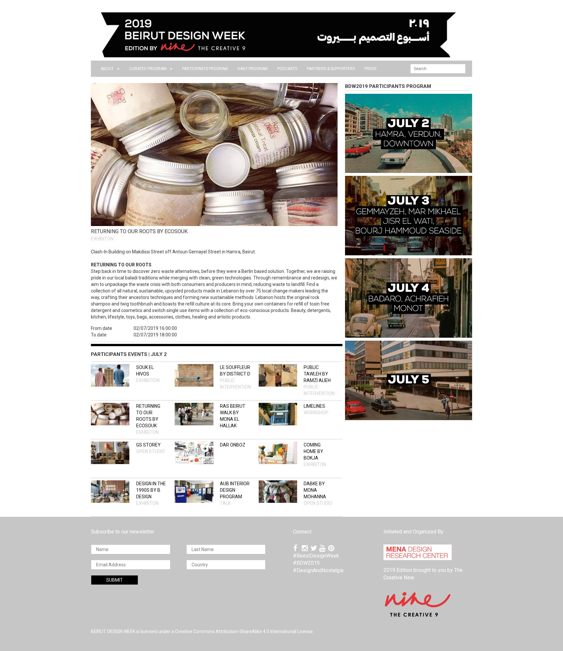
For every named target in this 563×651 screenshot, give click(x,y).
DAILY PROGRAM (252, 68)
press (370, 68)
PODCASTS (287, 68)
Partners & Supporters (331, 68)
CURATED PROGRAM (147, 68)
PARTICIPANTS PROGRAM (205, 68)
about (107, 68)
